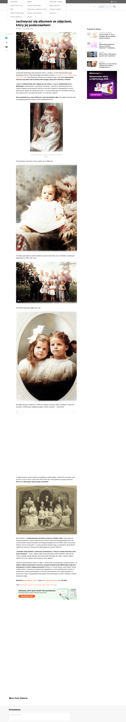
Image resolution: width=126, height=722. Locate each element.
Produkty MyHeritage (17, 13)
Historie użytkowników (34, 13)
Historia (29, 17)
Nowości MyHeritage (34, 5)
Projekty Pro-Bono (55, 9)
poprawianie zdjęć (39, 585)
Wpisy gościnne (55, 5)
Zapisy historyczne (16, 5)
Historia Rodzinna (16, 17)
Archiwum (53, 13)
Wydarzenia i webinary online (36, 9)
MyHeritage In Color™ (30, 580)
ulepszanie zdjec (51, 585)
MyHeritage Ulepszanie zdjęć (51, 580)
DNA (11, 9)
